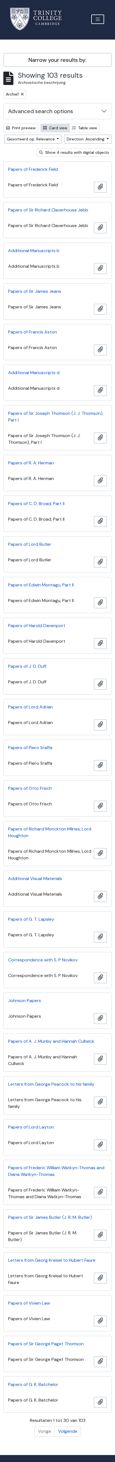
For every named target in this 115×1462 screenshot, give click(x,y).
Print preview (23, 127)
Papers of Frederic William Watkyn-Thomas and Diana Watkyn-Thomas (56, 1171)
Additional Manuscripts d (33, 373)
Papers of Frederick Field (33, 169)
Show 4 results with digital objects (76, 152)
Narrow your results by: (57, 60)
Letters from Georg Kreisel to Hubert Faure (51, 1260)
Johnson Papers (24, 1000)
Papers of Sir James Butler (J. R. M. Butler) (50, 1217)
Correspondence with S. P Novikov (43, 960)
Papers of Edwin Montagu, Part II (41, 585)
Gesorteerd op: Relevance (31, 139)
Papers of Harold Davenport (36, 625)
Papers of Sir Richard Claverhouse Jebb (48, 210)
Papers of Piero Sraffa (30, 748)
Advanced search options (40, 111)
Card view (57, 127)
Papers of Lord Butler (29, 544)
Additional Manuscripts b (33, 251)
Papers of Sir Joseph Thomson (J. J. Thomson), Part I (55, 416)
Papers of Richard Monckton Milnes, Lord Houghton (49, 832)
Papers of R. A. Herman (31, 463)
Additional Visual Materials (35, 878)
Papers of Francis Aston (32, 332)
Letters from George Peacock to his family (51, 1084)
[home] (39, 19)
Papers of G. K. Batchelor (33, 1384)
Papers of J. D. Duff (27, 666)
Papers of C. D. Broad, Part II (36, 503)
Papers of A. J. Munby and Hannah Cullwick (51, 1041)
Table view (87, 127)
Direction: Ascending (86, 139)
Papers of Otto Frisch (30, 788)
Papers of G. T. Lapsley (31, 919)
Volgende (67, 1431)
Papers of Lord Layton (31, 1127)
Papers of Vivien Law (29, 1303)
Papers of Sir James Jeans (34, 291)
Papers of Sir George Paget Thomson (46, 1344)
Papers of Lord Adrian (30, 707)
